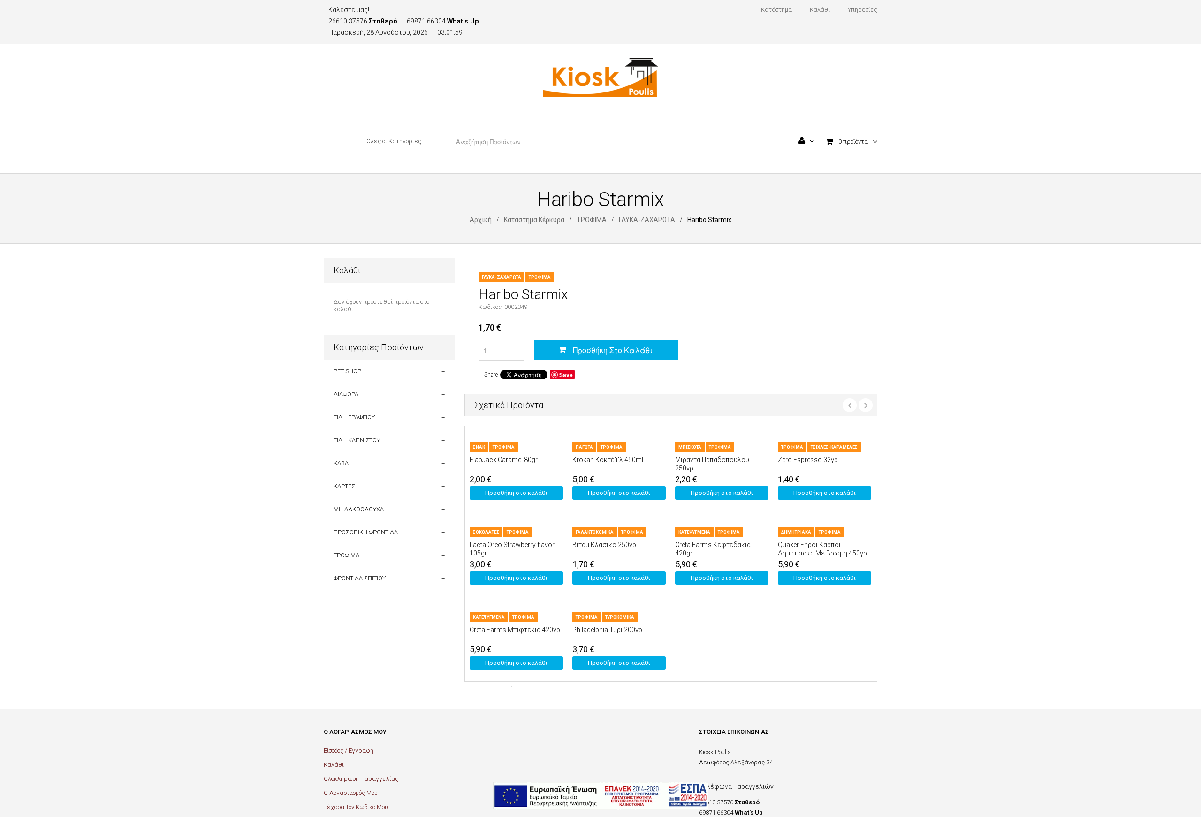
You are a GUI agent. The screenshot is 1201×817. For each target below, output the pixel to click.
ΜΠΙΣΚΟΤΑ (689, 447)
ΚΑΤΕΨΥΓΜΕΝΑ (694, 532)
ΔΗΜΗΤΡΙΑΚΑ (796, 532)
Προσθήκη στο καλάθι (613, 350)
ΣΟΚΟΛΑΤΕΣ (486, 532)
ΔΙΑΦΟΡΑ (346, 394)
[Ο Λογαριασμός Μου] (806, 142)
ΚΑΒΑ (341, 463)
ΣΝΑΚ (479, 447)
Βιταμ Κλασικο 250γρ (604, 544)
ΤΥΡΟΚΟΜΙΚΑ (619, 617)
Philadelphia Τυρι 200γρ (607, 629)
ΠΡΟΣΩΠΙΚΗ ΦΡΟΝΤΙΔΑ (366, 532)
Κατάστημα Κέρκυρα (534, 220)
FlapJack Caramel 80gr (504, 459)
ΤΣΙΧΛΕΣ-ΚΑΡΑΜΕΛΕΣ (834, 447)
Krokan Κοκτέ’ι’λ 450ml (607, 459)
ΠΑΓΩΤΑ (584, 447)
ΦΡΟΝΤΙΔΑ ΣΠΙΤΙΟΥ (360, 578)
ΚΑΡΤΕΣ (344, 486)
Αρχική (481, 220)
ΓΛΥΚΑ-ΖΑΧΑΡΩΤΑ (647, 220)
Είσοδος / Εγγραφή (348, 750)
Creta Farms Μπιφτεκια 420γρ (515, 629)
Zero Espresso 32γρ (808, 459)
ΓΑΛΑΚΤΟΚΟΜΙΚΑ (595, 532)
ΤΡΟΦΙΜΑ (592, 220)
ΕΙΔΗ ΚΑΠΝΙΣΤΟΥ (357, 440)
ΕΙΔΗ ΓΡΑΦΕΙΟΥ (354, 417)
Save (566, 374)
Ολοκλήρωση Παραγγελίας (361, 778)
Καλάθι (334, 764)
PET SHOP (347, 371)
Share (491, 374)
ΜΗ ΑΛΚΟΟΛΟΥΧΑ (359, 509)
